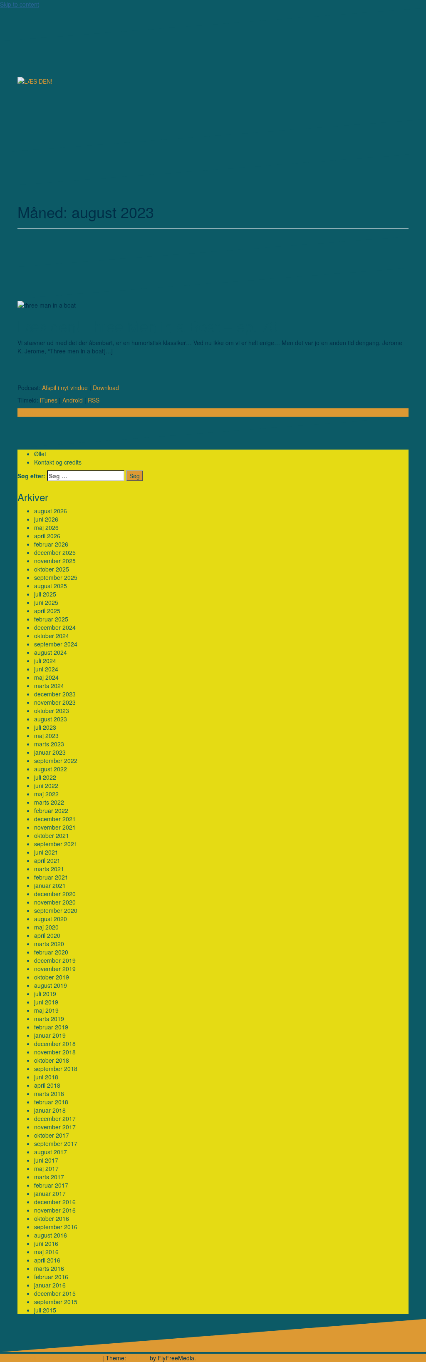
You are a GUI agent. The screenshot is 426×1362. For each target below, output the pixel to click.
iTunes (48, 400)
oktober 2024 (51, 635)
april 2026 (47, 536)
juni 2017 (46, 1160)
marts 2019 (49, 1018)
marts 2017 (49, 1177)
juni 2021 (46, 852)
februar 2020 (51, 952)
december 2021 (55, 819)
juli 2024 (45, 660)
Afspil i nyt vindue (65, 387)
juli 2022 (45, 777)
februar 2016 (51, 1277)
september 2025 (55, 577)
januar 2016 (50, 1285)
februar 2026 (51, 544)
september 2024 (55, 644)
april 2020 (47, 935)
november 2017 (55, 1127)
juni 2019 (46, 1002)
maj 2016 (46, 1252)
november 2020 (55, 902)
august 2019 (50, 985)
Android (72, 400)
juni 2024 (46, 669)
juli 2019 (45, 993)
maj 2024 (46, 677)
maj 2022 (46, 794)
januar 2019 (50, 1035)
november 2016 (55, 1210)
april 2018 (47, 1085)
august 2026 (50, 511)
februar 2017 (51, 1185)
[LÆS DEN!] (34, 80)
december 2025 (55, 552)
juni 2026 (46, 519)
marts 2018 (49, 1093)
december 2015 (55, 1293)
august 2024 (50, 652)
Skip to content (19, 4)
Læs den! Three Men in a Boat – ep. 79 (147, 325)
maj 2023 (46, 735)
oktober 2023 (51, 710)
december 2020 (55, 894)
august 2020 (50, 919)
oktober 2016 (51, 1218)
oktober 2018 (51, 1060)
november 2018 (55, 1052)
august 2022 (50, 769)
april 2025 (47, 610)
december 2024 (55, 627)
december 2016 (55, 1202)
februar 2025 (51, 619)
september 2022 (55, 760)
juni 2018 (46, 1077)
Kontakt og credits (58, 462)
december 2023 (55, 694)
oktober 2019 (51, 977)
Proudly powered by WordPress (59, 1358)
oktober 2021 (51, 835)
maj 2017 (46, 1168)
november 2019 (55, 968)
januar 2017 (50, 1193)
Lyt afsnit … (32, 412)
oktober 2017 (51, 1135)
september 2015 (55, 1301)
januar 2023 (50, 752)
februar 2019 (51, 1027)
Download (106, 387)
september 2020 (55, 910)
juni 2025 (46, 602)
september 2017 (55, 1143)
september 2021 (55, 844)
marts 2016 (49, 1268)
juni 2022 (46, 785)
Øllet (40, 454)
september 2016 (55, 1227)
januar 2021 (50, 885)
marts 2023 (49, 744)
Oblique (138, 1358)
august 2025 (50, 586)
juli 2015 (45, 1310)
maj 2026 (46, 527)
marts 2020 (49, 943)
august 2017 (50, 1152)
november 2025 (55, 561)
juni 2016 (46, 1243)
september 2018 (55, 1068)
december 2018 (55, 1043)
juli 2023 (45, 727)
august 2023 (50, 719)
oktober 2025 (51, 569)
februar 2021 (51, 877)
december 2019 (55, 960)
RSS (93, 400)
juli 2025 (45, 594)
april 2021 (47, 860)
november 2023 (55, 702)
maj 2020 (46, 927)
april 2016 (47, 1260)
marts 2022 (49, 802)
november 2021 (55, 827)
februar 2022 (51, 810)
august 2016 (50, 1235)
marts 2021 (49, 869)
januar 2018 (50, 1110)
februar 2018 (51, 1102)
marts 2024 (49, 685)
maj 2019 (46, 1010)
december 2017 (55, 1118)
